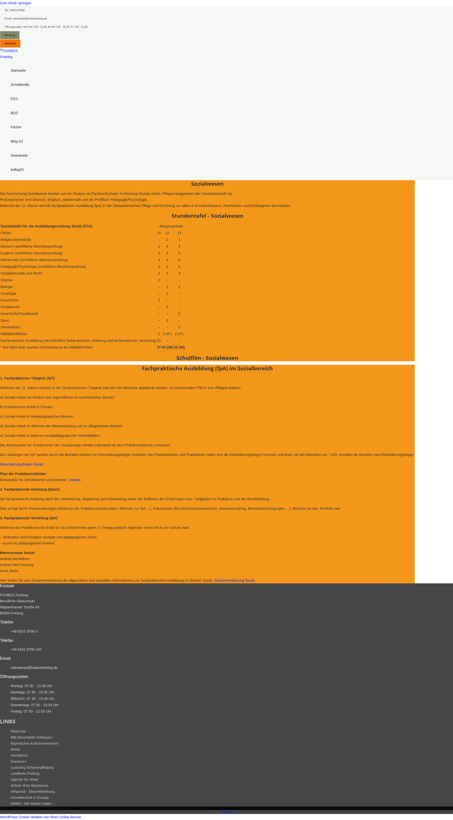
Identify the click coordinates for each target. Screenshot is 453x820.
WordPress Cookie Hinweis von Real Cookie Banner (41, 817)
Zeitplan (74, 480)
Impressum (226, 812)
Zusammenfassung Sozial (234, 580)
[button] (14, 10)
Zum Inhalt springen (15, 3)
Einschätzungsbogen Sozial (21, 464)
